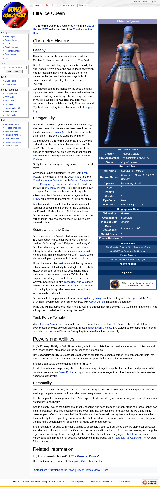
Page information (13, 142)
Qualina (86, 282)
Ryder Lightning (92, 298)
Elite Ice (103, 461)
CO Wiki (9, 104)
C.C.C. (8, 44)
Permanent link (12, 138)
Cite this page (11, 145)
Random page (11, 54)
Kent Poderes (54, 195)
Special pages (11, 131)
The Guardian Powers (85, 456)
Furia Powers (69, 285)
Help (7, 58)
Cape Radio (10, 81)
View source (68, 5)
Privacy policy (77, 481)
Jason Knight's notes (99, 327)
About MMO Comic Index (102, 481)
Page (37, 5)
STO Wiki (9, 97)
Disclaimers (125, 481)
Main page (10, 36)
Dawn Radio (10, 84)
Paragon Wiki (11, 93)
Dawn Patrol (75, 176)
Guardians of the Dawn (138, 286)
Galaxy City (60, 132)
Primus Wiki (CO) (13, 108)
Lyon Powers (79, 254)
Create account (141, 1)
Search (4, 63)
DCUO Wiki (10, 115)
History (82, 5)
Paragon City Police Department (58, 184)
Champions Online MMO (81, 461)
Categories (40, 470)
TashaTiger (70, 282)
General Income (56, 188)
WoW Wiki (9, 101)
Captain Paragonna (81, 180)
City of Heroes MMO (88, 470)
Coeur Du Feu (97, 302)
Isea (85, 258)
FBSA (36, 199)
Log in (153, 1)
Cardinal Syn (47, 324)
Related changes (13, 128)
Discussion (50, 5)
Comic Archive (12, 47)
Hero (105, 470)
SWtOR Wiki (11, 111)
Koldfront (132, 434)
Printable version (13, 135)
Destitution (64, 263)
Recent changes (12, 51)
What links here (12, 124)
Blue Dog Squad (116, 324)
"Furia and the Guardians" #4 (130, 438)
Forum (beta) (11, 40)
